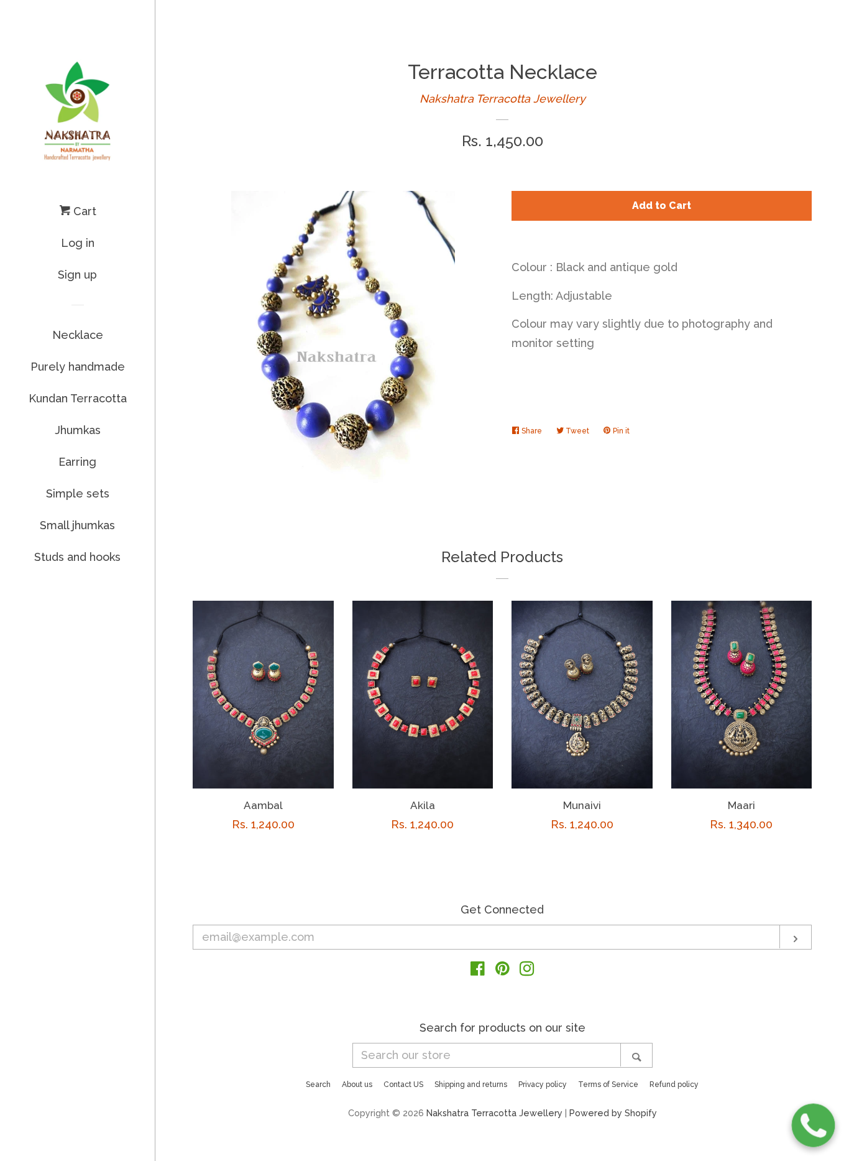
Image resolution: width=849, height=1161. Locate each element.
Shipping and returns (470, 1084)
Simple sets (77, 493)
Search (318, 1084)
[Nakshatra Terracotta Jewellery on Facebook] (477, 970)
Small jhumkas (77, 525)
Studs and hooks (77, 556)
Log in (77, 242)
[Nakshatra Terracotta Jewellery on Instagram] (527, 970)
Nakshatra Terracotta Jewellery (502, 98)
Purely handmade (77, 366)
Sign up (77, 274)
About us (357, 1084)
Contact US (403, 1084)
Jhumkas (78, 430)
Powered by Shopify (613, 1113)
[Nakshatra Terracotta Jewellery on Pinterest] (502, 970)
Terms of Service (608, 1084)
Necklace (77, 334)
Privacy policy (542, 1084)
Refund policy (674, 1084)
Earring (77, 461)
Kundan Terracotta (78, 398)
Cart (83, 211)
